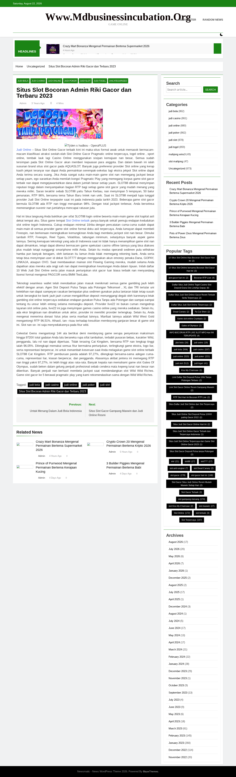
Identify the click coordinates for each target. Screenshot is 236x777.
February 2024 (177, 656)
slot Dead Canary (204, 468)
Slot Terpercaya (191, 520)
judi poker (70, 81)
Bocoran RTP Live (204, 278)
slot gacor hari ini (202, 475)
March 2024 (175, 649)
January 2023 (176, 742)
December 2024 (178, 606)
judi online (54, 81)
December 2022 (178, 749)
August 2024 (176, 613)
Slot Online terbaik (78, 220)
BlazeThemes (150, 771)
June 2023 (174, 706)
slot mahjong (176, 161)
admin (23, 103)
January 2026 (176, 570)
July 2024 (174, 620)
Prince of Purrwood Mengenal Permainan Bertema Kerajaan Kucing (56, 467)
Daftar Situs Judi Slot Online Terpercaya (191, 305)
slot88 (190, 461)
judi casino (38, 81)
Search (210, 89)
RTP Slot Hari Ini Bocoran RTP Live (191, 397)
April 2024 (174, 642)
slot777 (206, 461)
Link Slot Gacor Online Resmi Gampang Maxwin (191, 389)
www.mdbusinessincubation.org (118, 17)
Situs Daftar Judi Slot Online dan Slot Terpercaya (191, 406)
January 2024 (176, 663)
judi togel (100, 81)
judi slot (85, 81)
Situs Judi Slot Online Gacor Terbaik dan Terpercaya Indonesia (192, 433)
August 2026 (176, 541)
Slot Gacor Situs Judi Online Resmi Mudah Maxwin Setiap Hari (192, 484)
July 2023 (174, 699)
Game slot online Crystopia (191, 318)
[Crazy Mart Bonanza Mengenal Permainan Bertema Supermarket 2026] (52, 50)
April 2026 (174, 563)
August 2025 (176, 585)
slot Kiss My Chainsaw (181, 506)
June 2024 (174, 627)
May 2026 (174, 556)
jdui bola (182, 342)
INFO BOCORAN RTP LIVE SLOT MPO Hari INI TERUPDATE (191, 334)
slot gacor (177, 475)
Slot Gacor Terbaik (191, 492)
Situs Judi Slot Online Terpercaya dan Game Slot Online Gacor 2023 (191, 443)
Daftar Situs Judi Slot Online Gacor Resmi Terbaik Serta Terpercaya (191, 296)
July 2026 (174, 549)
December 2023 (178, 671)
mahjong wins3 (177, 154)
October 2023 (176, 685)
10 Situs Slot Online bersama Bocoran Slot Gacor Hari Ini (192, 269)
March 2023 (175, 728)
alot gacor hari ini (178, 278)
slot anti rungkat (179, 468)
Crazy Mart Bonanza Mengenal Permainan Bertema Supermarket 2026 (106, 46)
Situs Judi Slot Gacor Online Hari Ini (191, 424)
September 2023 (178, 692)
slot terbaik (202, 513)
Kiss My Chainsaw (191, 370)
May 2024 (174, 635)
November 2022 (178, 757)
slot (175, 461)
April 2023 (174, 721)
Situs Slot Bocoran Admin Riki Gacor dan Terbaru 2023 (52, 391)
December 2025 (178, 577)
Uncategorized (118, 81)
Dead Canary (181, 312)
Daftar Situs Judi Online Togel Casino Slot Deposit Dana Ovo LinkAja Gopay (191, 286)
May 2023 (174, 714)
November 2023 (178, 678)
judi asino (201, 342)
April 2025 (174, 599)
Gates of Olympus (192, 325)
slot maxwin (207, 506)
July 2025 (174, 592)
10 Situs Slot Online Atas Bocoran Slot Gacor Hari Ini (191, 259)
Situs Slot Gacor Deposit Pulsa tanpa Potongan (191, 453)
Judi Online (23, 149)
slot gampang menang (191, 499)
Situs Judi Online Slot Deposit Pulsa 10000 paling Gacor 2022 (192, 416)
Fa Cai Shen (202, 312)
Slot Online (182, 513)
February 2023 (177, 735)
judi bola (23, 81)
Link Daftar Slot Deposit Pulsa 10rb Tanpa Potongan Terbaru (191, 379)
